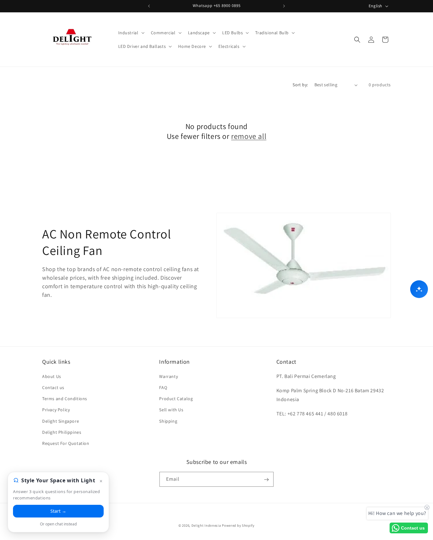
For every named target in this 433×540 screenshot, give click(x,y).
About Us (51, 376)
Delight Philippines (61, 432)
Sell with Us (171, 409)
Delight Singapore (60, 421)
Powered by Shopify (238, 525)
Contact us (53, 387)
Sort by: (300, 85)
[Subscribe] (266, 479)
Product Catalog (176, 398)
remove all (248, 136)
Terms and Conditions (64, 398)
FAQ (163, 387)
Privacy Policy (56, 409)
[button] (130, 32)
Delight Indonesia (206, 525)
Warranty (168, 376)
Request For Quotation (65, 443)
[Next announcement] (284, 6)
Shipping (168, 421)
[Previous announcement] (149, 6)
